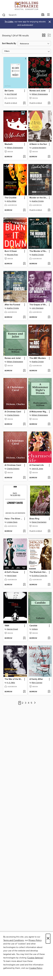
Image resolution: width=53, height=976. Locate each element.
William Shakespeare (40, 94)
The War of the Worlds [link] (14, 679)
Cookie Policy (35, 968)
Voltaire (35, 629)
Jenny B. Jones (37, 469)
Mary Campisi (37, 683)
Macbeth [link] (9, 144)
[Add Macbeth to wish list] (24, 157)
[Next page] (35, 703)
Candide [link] (33, 626)
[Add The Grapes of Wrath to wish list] (49, 317)
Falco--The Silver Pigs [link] (14, 519)
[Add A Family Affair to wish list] (49, 692)
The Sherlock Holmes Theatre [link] (38, 572)
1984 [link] (7, 626)
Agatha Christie (38, 201)
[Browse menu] (48, 15)
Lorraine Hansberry (39, 148)
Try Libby (9, 21)
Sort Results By (9, 43)
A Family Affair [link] (36, 679)
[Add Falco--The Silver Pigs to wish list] (24, 531)
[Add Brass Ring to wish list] (49, 531)
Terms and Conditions (13, 940)
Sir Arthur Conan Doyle (40, 576)
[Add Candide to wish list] (49, 638)
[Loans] (42, 15)
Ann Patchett (12, 94)
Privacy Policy (35, 940)
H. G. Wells (11, 683)
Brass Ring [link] (34, 519)
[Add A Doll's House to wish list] (24, 585)
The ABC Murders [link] (37, 358)
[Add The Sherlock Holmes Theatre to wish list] (49, 585)
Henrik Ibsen (11, 576)
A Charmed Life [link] (36, 465)
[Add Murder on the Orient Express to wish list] (49, 210)
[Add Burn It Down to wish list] (24, 264)
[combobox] (20, 15)
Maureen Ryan (12, 255)
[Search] (4, 15)
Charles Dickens (13, 415)
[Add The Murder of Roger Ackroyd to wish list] (49, 264)
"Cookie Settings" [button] (35, 957)
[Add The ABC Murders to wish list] (49, 371)
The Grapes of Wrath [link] (38, 305)
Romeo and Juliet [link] (37, 91)
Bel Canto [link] (9, 91)
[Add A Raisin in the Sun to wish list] (49, 157)
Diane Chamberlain (39, 522)
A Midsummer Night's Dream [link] (38, 412)
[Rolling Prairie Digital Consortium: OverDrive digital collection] (26, 5)
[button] (43, 36)
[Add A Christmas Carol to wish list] (24, 424)
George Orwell (12, 629)
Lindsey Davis (12, 522)
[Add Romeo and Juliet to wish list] (49, 103)
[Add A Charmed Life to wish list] (49, 478)
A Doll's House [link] (11, 572)
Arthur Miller (11, 201)
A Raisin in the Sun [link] (38, 144)
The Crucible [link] (10, 198)
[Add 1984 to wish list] (24, 638)
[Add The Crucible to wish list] (24, 210)
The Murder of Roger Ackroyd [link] (38, 251)
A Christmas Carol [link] (13, 412)
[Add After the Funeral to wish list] (24, 317)
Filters (7, 51)
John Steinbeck (37, 308)
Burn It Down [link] (11, 251)
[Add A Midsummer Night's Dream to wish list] (49, 424)
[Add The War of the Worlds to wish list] (24, 692)
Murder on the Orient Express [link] (38, 198)
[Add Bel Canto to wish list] (24, 103)
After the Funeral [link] (12, 305)
